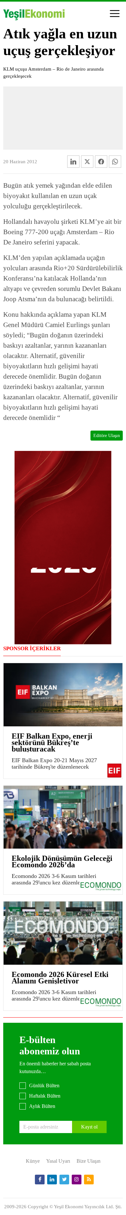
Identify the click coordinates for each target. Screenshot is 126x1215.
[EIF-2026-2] (63, 547)
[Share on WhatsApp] (115, 161)
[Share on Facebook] (101, 161)
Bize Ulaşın (88, 1161)
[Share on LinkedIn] (73, 161)
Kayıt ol (89, 1127)
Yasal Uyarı (58, 1161)
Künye (33, 1161)
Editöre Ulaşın (106, 435)
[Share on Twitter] (87, 161)
